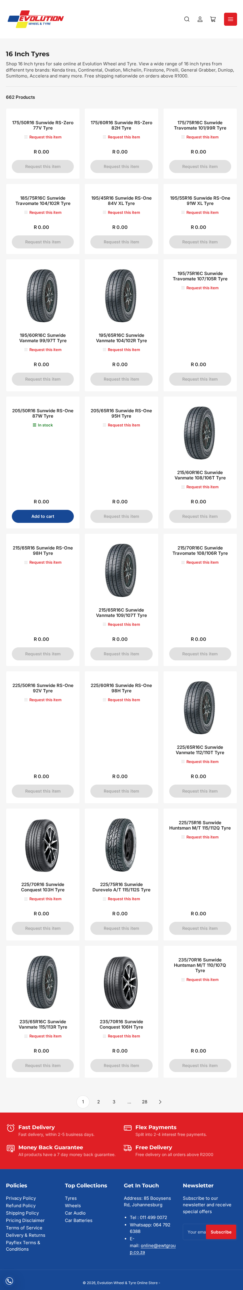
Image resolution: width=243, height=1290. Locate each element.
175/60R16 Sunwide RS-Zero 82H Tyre (121, 125)
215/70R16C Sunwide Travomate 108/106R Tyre (200, 550)
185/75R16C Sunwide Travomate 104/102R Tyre (43, 200)
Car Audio (75, 1213)
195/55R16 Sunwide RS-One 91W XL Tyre (200, 200)
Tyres (71, 1198)
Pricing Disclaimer (25, 1220)
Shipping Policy (22, 1213)
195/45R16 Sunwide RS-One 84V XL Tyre (121, 200)
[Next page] (160, 1102)
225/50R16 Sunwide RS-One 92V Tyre (42, 688)
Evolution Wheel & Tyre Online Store (128, 1283)
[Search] (187, 19)
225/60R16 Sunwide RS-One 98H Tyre (121, 688)
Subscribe (221, 1231)
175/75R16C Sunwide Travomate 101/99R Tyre (200, 125)
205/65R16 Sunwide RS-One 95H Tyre (121, 413)
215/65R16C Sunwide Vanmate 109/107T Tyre (121, 612)
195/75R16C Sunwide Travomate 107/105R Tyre (200, 276)
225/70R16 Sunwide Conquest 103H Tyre (43, 887)
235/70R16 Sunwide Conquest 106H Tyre (121, 1024)
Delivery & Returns (25, 1235)
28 (144, 1102)
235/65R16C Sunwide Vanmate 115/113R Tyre (43, 1024)
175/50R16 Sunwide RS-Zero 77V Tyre (42, 125)
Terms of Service (24, 1228)
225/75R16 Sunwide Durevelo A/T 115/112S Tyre (121, 887)
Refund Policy (21, 1205)
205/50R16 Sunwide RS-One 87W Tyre (42, 413)
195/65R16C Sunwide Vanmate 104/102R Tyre (121, 337)
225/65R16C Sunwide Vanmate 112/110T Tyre (200, 749)
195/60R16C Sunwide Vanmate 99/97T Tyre (43, 337)
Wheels (73, 1205)
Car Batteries (78, 1220)
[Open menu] (230, 19)
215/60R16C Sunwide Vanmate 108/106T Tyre (200, 475)
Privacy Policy (21, 1198)
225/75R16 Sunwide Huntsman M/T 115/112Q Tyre (200, 825)
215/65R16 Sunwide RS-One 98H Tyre (43, 550)
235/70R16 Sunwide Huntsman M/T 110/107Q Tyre (200, 965)
